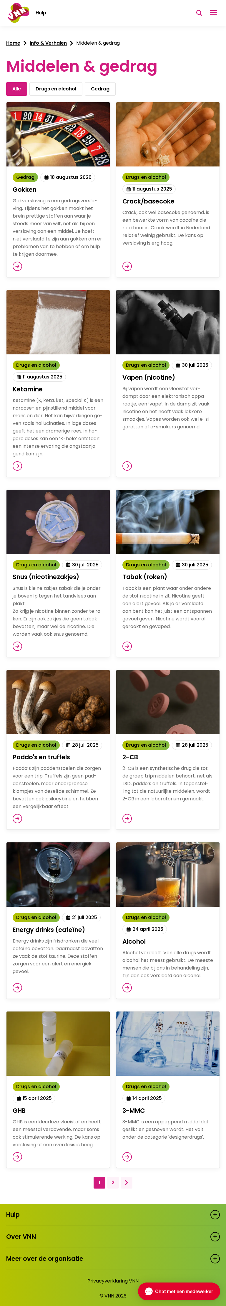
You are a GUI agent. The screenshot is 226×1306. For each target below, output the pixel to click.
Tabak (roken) (144, 577)
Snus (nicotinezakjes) (46, 577)
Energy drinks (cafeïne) (49, 929)
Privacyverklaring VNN (113, 1281)
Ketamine (28, 389)
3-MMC (133, 1110)
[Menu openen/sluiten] (213, 12)
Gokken (24, 189)
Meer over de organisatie (44, 1258)
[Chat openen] (179, 1291)
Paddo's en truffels (41, 757)
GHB (19, 1110)
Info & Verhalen (48, 43)
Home (13, 43)
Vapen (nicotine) (148, 377)
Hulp (13, 1214)
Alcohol (134, 941)
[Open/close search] (199, 12)
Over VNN (21, 1236)
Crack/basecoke (148, 201)
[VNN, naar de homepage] (17, 13)
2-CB (130, 757)
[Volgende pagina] (126, 1183)
